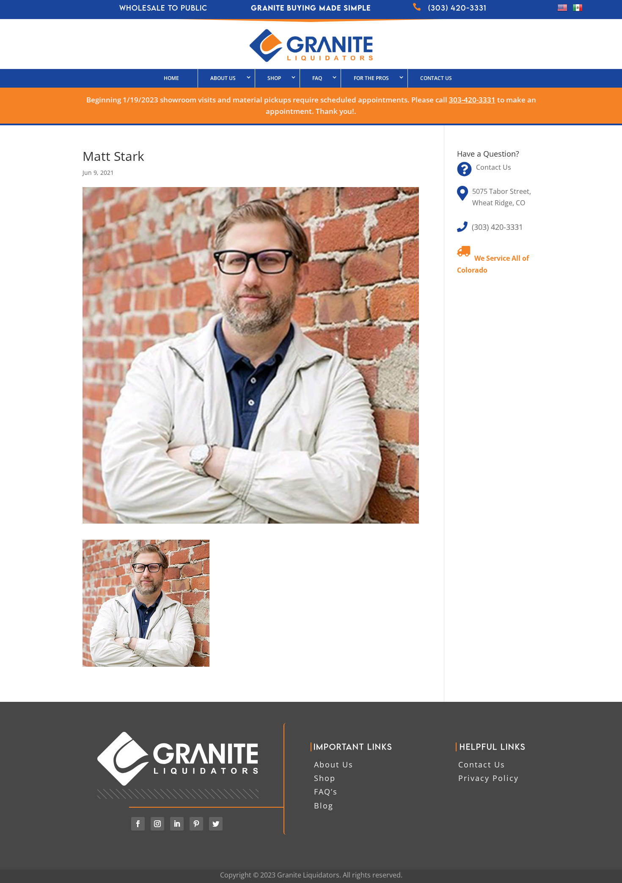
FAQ (317, 78)
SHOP (274, 78)
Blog (323, 805)
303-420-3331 (472, 100)
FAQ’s (326, 791)
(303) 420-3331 (497, 227)
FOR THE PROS (371, 78)
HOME (171, 78)
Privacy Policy (488, 778)
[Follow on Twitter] (216, 824)
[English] (562, 10)
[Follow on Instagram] (157, 824)
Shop (325, 778)
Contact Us (436, 78)
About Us (223, 78)
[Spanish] (577, 10)
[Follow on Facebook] (138, 824)
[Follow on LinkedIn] (177, 824)
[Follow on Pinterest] (196, 824)
